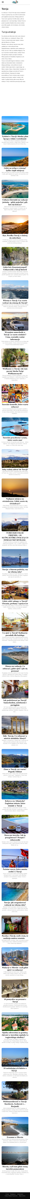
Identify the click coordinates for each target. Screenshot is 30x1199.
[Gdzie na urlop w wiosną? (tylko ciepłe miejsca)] (15, 157)
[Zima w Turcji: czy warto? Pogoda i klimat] (15, 758)
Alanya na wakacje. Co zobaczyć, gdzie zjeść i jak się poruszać (15, 668)
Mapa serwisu (22, 1195)
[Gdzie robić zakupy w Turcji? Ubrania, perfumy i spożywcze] (15, 590)
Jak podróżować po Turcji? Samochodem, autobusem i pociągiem (15, 702)
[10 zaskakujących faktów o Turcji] (15, 1057)
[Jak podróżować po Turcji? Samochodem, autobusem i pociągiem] (15, 689)
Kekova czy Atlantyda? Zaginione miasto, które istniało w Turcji (15, 803)
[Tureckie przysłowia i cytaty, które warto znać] (15, 426)
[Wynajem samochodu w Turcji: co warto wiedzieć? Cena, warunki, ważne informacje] (15, 321)
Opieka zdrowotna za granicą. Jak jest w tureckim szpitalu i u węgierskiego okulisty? (15, 1034)
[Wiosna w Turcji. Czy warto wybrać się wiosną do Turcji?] (15, 289)
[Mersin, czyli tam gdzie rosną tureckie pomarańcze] (15, 1155)
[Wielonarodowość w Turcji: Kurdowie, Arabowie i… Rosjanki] (15, 1090)
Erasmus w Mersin (15, 1137)
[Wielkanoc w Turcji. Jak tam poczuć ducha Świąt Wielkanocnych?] (15, 357)
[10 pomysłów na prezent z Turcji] (15, 988)
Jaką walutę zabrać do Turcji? (15, 469)
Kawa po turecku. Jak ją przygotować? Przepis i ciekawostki (15, 837)
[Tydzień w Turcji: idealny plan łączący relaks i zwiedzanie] (15, 125)
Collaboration (20, 1194)
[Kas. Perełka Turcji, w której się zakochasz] (15, 224)
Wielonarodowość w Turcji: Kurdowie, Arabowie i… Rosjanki (15, 1103)
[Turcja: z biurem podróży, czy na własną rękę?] (15, 558)
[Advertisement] (15, 99)
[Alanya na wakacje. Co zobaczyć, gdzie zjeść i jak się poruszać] (15, 655)
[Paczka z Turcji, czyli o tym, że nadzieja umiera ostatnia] (15, 925)
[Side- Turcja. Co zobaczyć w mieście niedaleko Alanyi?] (15, 725)
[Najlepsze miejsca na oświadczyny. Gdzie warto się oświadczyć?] (15, 488)
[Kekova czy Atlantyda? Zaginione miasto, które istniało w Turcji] (15, 790)
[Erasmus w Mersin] (15, 1126)
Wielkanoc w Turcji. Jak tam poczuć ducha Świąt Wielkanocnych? (15, 371)
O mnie (7, 1194)
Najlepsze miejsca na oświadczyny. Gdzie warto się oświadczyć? (15, 501)
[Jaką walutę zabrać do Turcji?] (15, 458)
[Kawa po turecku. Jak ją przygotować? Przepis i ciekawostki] (15, 824)
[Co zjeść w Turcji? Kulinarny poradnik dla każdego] (15, 622)
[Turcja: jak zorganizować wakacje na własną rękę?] (15, 891)
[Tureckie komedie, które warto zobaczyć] (15, 393)
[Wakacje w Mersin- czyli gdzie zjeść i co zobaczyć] (15, 956)
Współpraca (13, 1194)
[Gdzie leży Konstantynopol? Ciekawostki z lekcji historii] (15, 256)
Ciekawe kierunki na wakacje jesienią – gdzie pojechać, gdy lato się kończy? (15, 202)
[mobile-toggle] (2, 2)
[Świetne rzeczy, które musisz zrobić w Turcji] (15, 858)
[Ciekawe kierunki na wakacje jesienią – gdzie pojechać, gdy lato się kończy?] (15, 189)
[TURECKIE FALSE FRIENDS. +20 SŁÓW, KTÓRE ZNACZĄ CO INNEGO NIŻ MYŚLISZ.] (15, 522)
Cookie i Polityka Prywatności (11, 1195)
